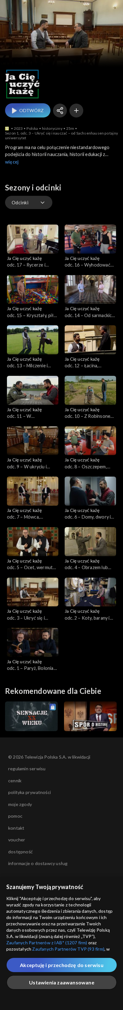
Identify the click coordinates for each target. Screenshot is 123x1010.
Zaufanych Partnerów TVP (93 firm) (68, 949)
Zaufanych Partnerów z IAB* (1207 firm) (46, 942)
